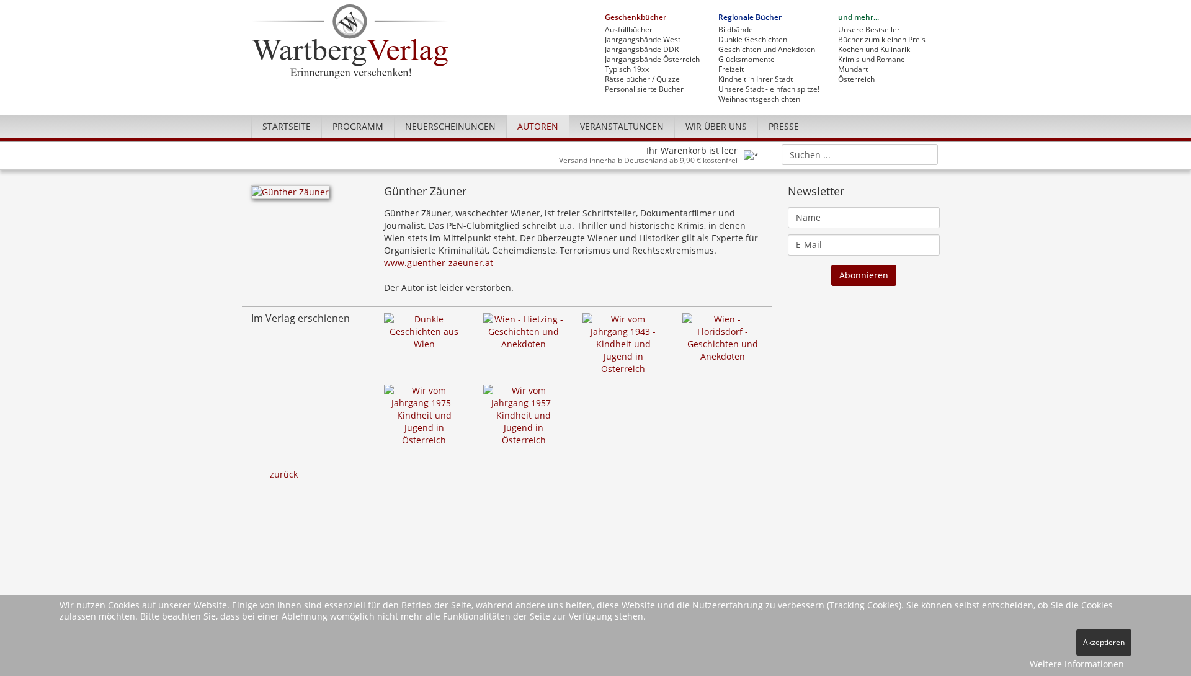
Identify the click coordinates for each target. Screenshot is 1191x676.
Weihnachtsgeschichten (759, 99)
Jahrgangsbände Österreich (652, 59)
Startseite (286, 126)
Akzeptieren (1104, 642)
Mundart (853, 69)
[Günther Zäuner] (290, 196)
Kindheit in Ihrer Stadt (755, 79)
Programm (357, 126)
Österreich (856, 79)
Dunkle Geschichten (752, 39)
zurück (284, 474)
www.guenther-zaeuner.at (438, 263)
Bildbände (735, 29)
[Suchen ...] (924, 154)
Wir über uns (716, 126)
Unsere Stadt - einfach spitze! (768, 89)
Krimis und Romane (871, 59)
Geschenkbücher (635, 17)
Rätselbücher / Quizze (642, 79)
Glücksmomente (746, 59)
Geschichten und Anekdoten (766, 49)
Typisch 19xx (627, 69)
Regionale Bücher (750, 17)
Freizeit (731, 69)
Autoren (537, 126)
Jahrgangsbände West (642, 39)
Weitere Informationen (1077, 664)
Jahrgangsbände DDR (642, 49)
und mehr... (858, 17)
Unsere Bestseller (869, 29)
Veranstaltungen (622, 126)
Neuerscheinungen (450, 126)
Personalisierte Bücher (644, 89)
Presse (784, 126)
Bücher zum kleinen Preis (882, 39)
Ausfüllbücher (629, 29)
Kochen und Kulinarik (874, 49)
